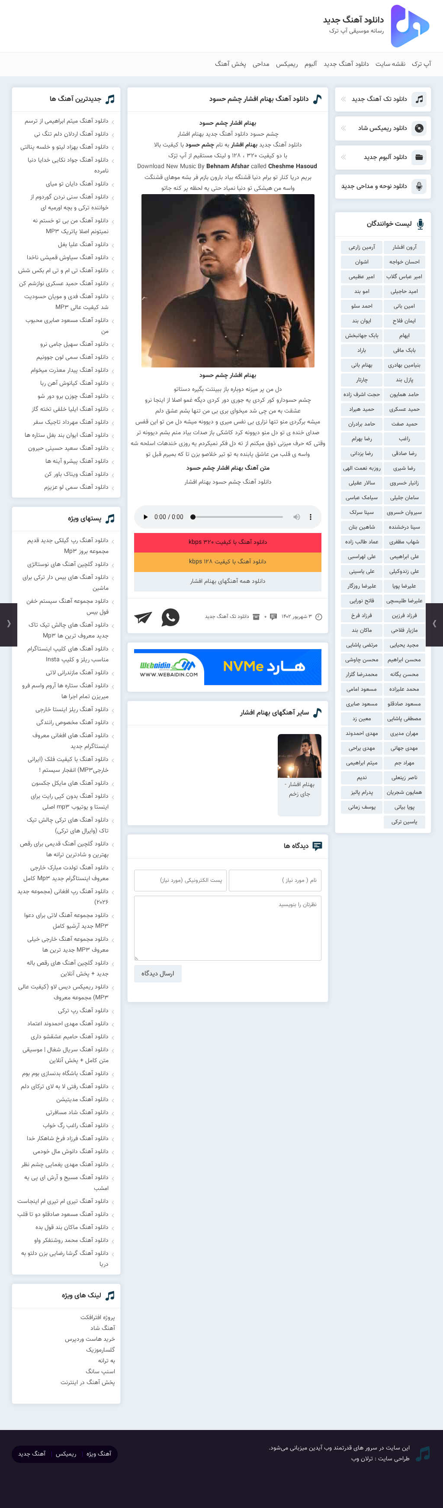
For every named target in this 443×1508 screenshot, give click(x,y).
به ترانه (106, 1361)
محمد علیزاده (404, 689)
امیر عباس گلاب (404, 277)
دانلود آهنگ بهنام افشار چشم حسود (259, 99)
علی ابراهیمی (404, 556)
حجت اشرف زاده (361, 394)
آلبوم (311, 64)
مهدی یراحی (362, 748)
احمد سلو (361, 306)
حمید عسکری (404, 409)
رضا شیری (404, 468)
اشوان (362, 262)
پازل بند (404, 380)
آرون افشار (404, 247)
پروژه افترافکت (97, 1318)
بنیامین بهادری (404, 365)
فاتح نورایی (362, 601)
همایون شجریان (404, 792)
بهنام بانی (361, 365)
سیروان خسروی (404, 512)
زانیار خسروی (404, 483)
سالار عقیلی (362, 483)
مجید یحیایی (404, 645)
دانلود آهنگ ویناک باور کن (77, 474)
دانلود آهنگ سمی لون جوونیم (72, 357)
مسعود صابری (362, 704)
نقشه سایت (390, 64)
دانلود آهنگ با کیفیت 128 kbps (227, 562)
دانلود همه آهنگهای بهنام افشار (228, 581)
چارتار (362, 380)
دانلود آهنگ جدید (346, 64)
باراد (361, 350)
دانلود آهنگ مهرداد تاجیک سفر (71, 422)
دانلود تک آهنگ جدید (227, 617)
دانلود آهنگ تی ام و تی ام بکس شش (63, 271)
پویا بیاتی (404, 807)
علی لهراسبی (362, 556)
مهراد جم (404, 763)
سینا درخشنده (404, 527)
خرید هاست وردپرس (90, 1339)
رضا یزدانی (361, 453)
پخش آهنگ (230, 64)
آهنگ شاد (102, 1328)
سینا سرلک (362, 512)
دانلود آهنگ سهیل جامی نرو (74, 344)
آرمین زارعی (362, 247)
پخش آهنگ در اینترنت (88, 1383)
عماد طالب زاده (362, 542)
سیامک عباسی (362, 498)
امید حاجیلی (404, 291)
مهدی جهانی (404, 748)
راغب (404, 439)
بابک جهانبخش (362, 336)
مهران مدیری (404, 733)
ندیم (362, 778)
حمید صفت (404, 424)
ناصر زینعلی (404, 778)
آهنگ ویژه (99, 1454)
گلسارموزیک (100, 1350)
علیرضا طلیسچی (404, 601)
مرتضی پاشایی (362, 645)
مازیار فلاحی (404, 630)
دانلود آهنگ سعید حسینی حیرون (68, 448)
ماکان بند (362, 630)
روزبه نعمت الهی (362, 468)
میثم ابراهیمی (362, 763)
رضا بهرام (362, 439)
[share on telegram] (143, 617)
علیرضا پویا (404, 586)
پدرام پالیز (362, 792)
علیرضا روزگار (361, 586)
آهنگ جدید (31, 1454)
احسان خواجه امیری (404, 263)
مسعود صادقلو (404, 704)
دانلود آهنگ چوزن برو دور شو (73, 396)
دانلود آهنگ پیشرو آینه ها (77, 461)
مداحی (261, 64)
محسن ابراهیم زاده (404, 661)
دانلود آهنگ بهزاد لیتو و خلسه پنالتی (64, 147)
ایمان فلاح (404, 321)
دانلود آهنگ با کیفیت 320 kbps (228, 542)
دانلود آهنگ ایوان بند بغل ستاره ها (67, 435)
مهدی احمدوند (362, 733)
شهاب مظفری (404, 542)
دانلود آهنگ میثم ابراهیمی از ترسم (67, 121)
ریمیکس (287, 64)
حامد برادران (361, 424)
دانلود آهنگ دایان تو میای (77, 184)
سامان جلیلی (404, 498)
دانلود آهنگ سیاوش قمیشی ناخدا (68, 258)
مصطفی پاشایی (404, 719)
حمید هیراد (361, 409)
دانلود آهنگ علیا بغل (83, 245)
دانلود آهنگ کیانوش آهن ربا (74, 383)
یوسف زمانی (362, 807)
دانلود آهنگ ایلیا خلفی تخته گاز (70, 409)
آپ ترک (421, 64)
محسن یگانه (404, 674)
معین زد (362, 719)
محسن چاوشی (362, 660)
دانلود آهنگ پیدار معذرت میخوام (70, 370)
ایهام (404, 336)
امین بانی (404, 306)
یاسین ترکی (404, 822)
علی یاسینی (362, 571)
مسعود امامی (362, 689)
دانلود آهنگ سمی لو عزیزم (76, 487)
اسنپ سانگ (100, 1372)
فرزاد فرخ (361, 615)
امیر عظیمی (362, 277)
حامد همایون (404, 394)
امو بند (361, 291)
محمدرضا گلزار (362, 674)
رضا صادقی (404, 453)
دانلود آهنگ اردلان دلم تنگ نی (71, 134)
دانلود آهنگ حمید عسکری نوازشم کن (64, 284)
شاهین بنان (362, 527)
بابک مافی (404, 350)
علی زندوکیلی (404, 571)
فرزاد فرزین (404, 615)
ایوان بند (361, 321)
